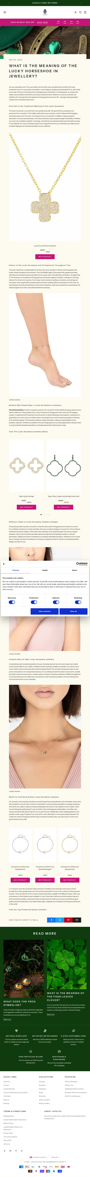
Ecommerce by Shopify (56, 1162)
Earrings (42, 1082)
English (54, 1157)
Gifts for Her (69, 1085)
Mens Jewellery (44, 1100)
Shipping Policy (9, 1116)
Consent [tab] (15, 570)
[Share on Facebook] (51, 920)
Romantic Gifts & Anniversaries (75, 1092)
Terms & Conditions (10, 1137)
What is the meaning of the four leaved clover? (66, 997)
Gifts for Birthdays (71, 1082)
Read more (7, 1019)
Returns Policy (8, 1123)
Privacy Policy (8, 1133)
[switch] (34, 602)
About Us (7, 1082)
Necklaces (42, 1089)
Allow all (73, 611)
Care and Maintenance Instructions (16, 1092)
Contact (6, 1085)
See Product (45, 257)
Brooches (42, 1096)
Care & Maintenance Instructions (15, 1120)
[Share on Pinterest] (68, 920)
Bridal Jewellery (44, 1103)
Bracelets (42, 1085)
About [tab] (74, 570)
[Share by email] (77, 920)
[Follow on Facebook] (5, 1151)
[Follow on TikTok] (22, 1151)
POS (40, 1162)
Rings (41, 1092)
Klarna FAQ (7, 1140)
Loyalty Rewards (9, 1089)
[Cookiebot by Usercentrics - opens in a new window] (77, 564)
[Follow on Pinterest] (16, 1151)
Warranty (7, 1144)
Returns (6, 1100)
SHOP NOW (42, 22)
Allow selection (44, 611)
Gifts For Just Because (72, 1096)
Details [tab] (45, 570)
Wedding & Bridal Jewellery (74, 1089)
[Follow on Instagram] (10, 1151)
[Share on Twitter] (60, 920)
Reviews (6, 1103)
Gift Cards (7, 1096)
